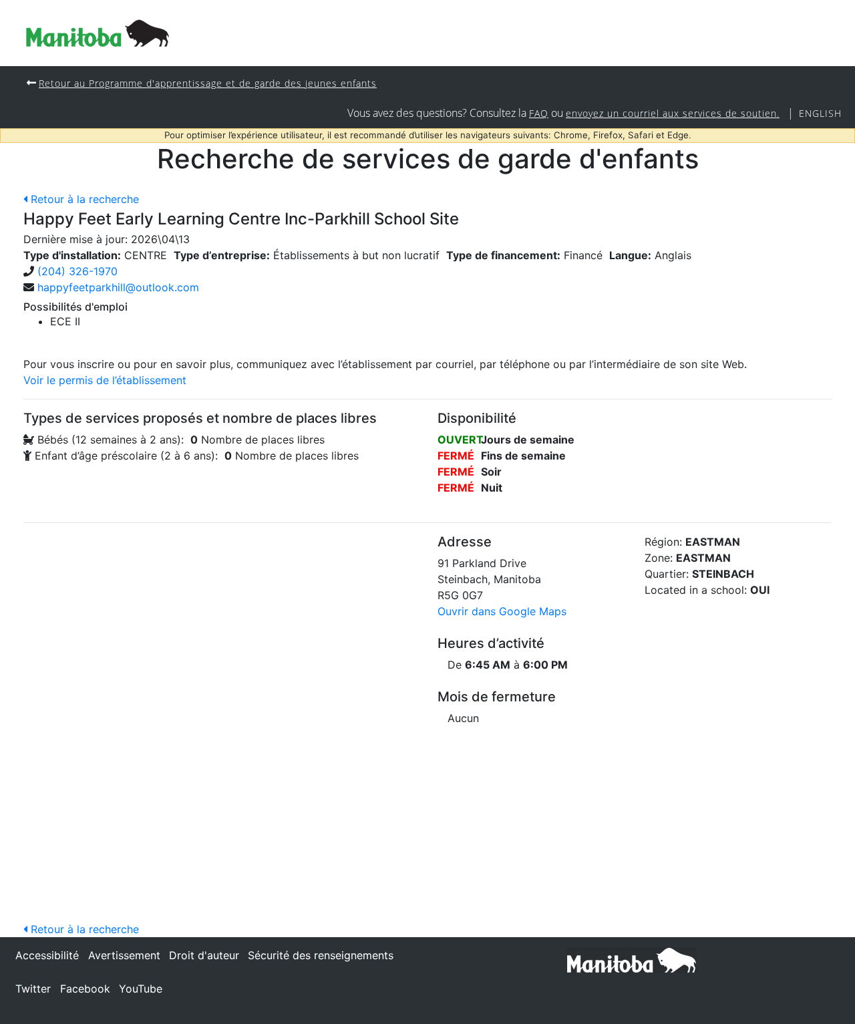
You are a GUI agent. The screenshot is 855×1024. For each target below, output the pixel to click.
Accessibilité (47, 955)
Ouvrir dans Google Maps (502, 611)
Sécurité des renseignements (320, 955)
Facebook (85, 988)
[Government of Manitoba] (631, 959)
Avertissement (124, 955)
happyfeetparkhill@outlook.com (118, 287)
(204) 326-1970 (77, 271)
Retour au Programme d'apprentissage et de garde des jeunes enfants (208, 83)
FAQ (538, 113)
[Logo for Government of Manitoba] (97, 33)
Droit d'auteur (204, 955)
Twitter (33, 988)
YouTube (140, 988)
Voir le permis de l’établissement (104, 380)
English (820, 113)
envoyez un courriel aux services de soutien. (673, 113)
